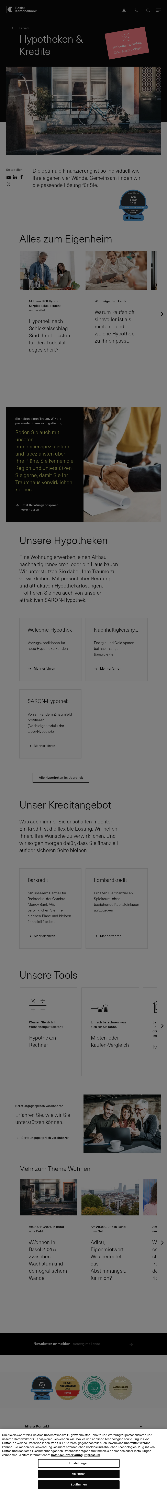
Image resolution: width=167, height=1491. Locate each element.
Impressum (92, 1455)
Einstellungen (79, 1463)
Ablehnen (79, 1474)
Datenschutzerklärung (67, 1455)
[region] (83, 1460)
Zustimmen (79, 1484)
